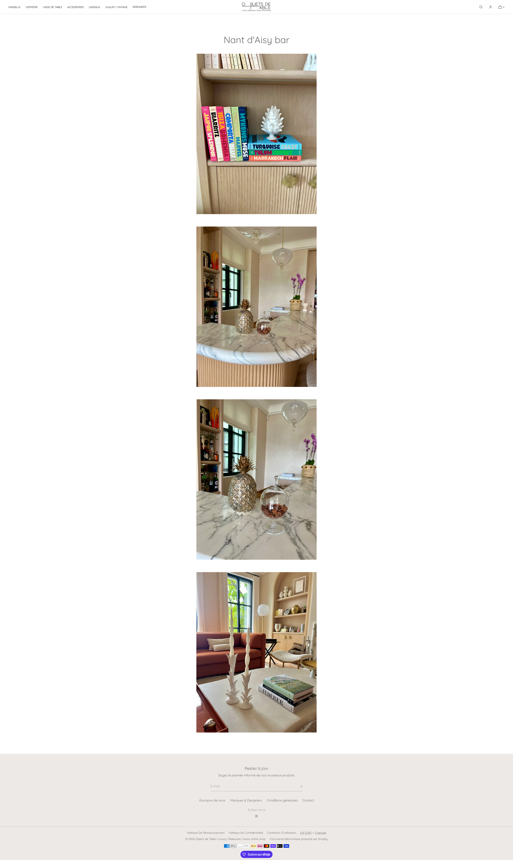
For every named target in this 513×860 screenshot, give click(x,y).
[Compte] (490, 7)
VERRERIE (32, 7)
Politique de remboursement (206, 833)
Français (320, 833)
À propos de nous (212, 800)
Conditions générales (282, 800)
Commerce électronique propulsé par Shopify (299, 839)
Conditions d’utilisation (281, 833)
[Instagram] (256, 816)
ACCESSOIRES (75, 7)
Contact (308, 800)
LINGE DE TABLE (52, 7)
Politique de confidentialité (246, 833)
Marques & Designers (246, 800)
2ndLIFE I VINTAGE (116, 7)
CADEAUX (94, 7)
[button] (481, 7)
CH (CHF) (306, 833)
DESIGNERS (139, 6)
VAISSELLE (14, 7)
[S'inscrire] (298, 786)
